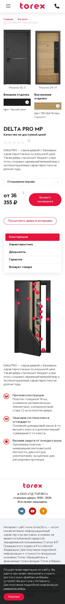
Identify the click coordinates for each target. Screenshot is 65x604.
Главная (8, 19)
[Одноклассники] (43, 511)
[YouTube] (32, 511)
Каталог (23, 19)
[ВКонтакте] (21, 511)
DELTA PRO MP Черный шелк (21, 22)
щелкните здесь (14, 588)
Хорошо (14, 596)
